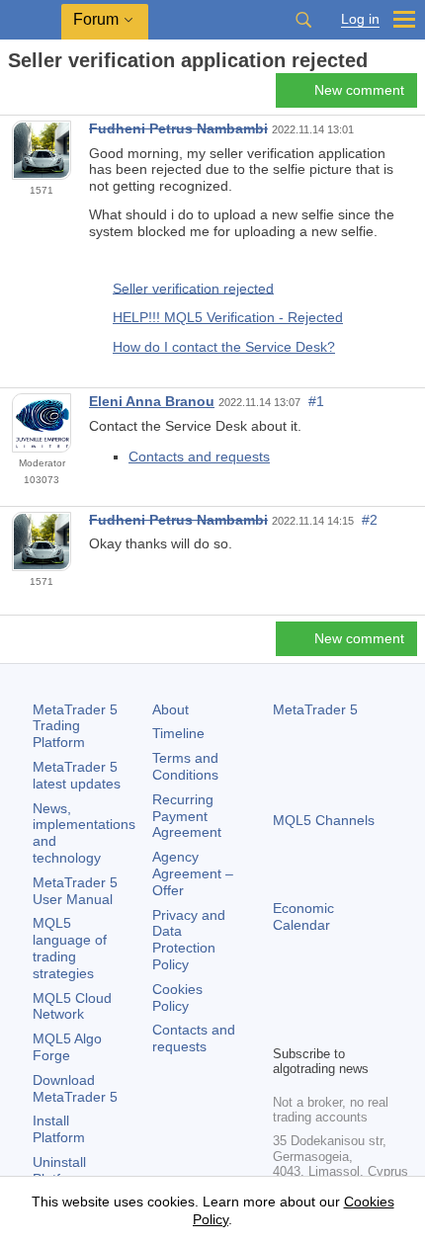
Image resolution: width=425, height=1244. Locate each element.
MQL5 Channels (324, 820)
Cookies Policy (177, 997)
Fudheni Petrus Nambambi (178, 128)
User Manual (75, 890)
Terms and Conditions (185, 766)
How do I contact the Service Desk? (224, 347)
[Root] (14, 95)
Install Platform (59, 1129)
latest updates (77, 775)
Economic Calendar (303, 916)
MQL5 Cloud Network (72, 1006)
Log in (360, 19)
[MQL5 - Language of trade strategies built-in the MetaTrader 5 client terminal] (30, 20)
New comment (359, 90)
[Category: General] (37, 96)
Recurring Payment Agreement (186, 816)
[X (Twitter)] (348, 995)
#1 (316, 401)
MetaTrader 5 (315, 709)
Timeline (178, 733)
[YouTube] (379, 995)
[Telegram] (316, 995)
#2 (370, 520)
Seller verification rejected (193, 287)
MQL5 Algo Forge (67, 1047)
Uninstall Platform (59, 1170)
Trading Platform (75, 726)
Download (75, 1088)
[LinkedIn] (285, 1026)
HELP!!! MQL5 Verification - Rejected (228, 317)
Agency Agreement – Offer (192, 873)
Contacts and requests (199, 456)
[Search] (303, 20)
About (170, 709)
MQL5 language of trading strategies (70, 947)
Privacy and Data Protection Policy (188, 939)
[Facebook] (285, 995)
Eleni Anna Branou (151, 401)
